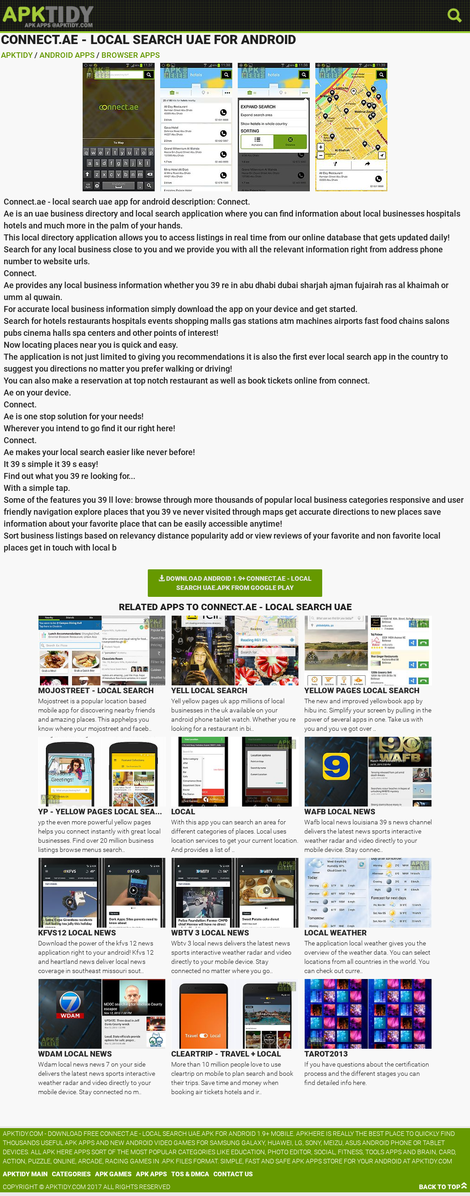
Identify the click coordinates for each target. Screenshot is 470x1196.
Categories (71, 1174)
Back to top (439, 1186)
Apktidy (17, 55)
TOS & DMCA (190, 1174)
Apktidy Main (25, 1174)
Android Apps (67, 55)
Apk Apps (151, 1174)
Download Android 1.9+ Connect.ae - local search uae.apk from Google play (238, 583)
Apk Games (113, 1174)
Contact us (233, 1174)
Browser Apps (130, 55)
